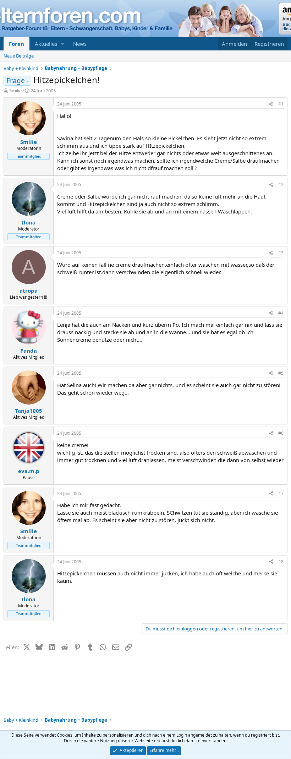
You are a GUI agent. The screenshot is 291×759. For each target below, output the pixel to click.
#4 (281, 313)
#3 (281, 253)
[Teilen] (271, 104)
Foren (16, 43)
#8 (281, 562)
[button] (63, 43)
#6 (281, 433)
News (80, 43)
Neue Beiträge (19, 56)
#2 (281, 184)
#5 (281, 373)
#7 (281, 493)
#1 (281, 104)
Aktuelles (46, 43)
